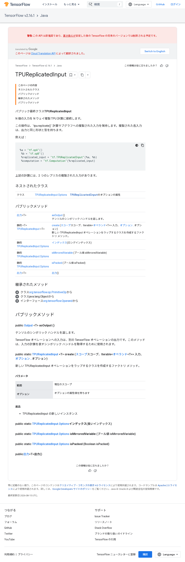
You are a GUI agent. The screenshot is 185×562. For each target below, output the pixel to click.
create (55, 225)
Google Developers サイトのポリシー (72, 489)
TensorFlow (21, 65)
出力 (19, 215)
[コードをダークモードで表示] (137, 145)
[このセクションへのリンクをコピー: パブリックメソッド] (51, 207)
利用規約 (9, 554)
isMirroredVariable (62, 252)
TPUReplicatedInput (84, 194)
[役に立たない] (167, 65)
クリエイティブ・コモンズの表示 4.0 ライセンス (84, 485)
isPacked (57, 262)
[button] (43, 292)
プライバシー (25, 554)
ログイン (176, 4)
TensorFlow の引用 (105, 539)
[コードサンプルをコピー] (142, 145)
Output (28, 325)
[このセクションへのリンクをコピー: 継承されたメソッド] (51, 285)
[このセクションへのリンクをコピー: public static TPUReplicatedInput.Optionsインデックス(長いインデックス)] (116, 424)
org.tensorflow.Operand (57, 301)
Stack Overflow (103, 527)
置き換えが (69, 35)
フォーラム (10, 522)
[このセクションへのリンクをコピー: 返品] (24, 406)
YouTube (9, 539)
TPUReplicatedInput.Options (51, 194)
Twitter (8, 533)
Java (44, 15)
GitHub (160, 4)
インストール (49, 4)
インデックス (59, 242)
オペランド (99, 225)
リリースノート (103, 522)
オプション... (127, 225)
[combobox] (105, 4)
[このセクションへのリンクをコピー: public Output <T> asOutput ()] (59, 325)
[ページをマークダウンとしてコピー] (82, 75)
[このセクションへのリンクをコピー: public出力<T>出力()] (46, 454)
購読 (145, 554)
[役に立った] (161, 65)
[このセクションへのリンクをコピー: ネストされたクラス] (51, 186)
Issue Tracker (102, 516)
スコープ (66, 225)
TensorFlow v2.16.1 (19, 15)
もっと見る (70, 4)
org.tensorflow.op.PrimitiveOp (47, 292)
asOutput (57, 215)
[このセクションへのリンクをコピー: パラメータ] (31, 376)
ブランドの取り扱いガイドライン (114, 533)
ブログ (8, 516)
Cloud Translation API (43, 53)
